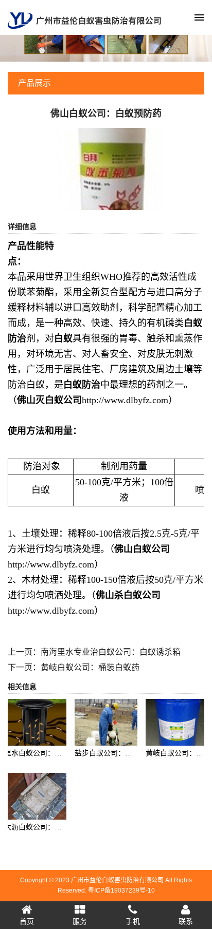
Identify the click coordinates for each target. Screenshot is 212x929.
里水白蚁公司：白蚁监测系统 (51, 753)
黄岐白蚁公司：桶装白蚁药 (90, 667)
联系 (186, 921)
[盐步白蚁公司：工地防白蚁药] (106, 721)
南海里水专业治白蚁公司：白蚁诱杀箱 (111, 652)
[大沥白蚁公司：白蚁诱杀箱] (35, 795)
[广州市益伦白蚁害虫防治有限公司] (84, 19)
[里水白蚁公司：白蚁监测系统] (35, 721)
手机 (133, 921)
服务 (80, 921)
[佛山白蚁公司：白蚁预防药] (106, 168)
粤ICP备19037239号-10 (121, 890)
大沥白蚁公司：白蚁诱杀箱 (47, 827)
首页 (27, 921)
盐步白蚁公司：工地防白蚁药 (121, 753)
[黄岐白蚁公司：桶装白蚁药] (177, 721)
